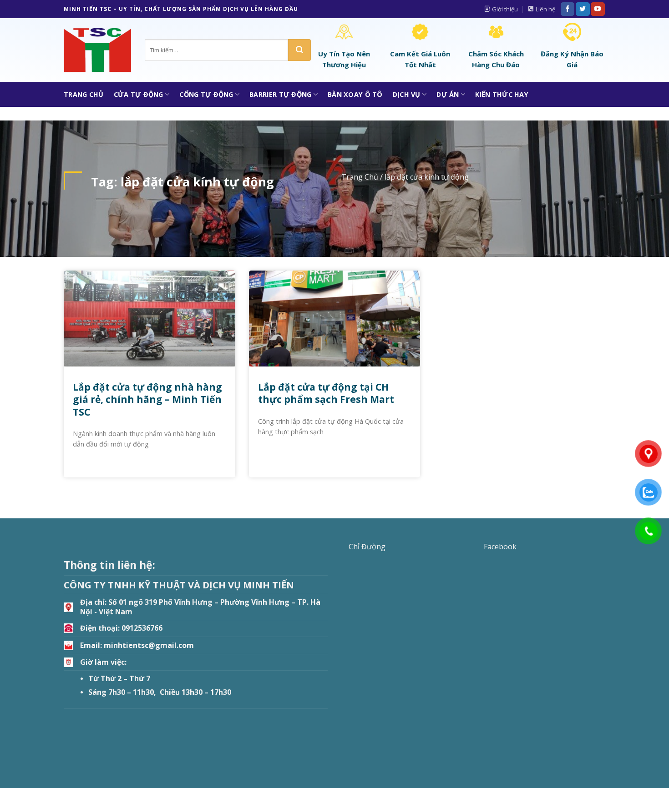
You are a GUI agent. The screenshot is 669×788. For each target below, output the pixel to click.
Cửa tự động (138, 94)
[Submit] (299, 50)
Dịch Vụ (407, 94)
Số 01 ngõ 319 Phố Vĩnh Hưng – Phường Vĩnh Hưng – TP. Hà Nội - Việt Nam (200, 607)
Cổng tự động (206, 94)
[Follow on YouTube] (597, 9)
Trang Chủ (84, 94)
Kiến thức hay (501, 94)
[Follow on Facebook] (567, 9)
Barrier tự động (280, 94)
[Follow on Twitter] (582, 9)
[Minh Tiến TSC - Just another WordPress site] (97, 50)
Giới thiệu (505, 9)
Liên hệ (545, 9)
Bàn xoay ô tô (355, 94)
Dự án (447, 94)
